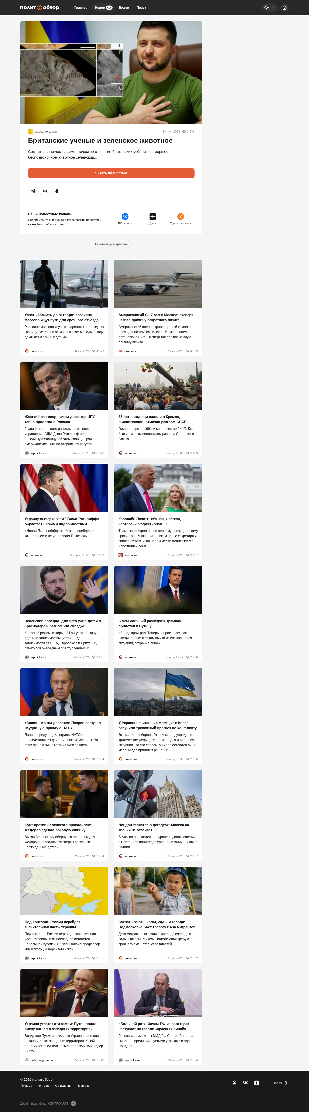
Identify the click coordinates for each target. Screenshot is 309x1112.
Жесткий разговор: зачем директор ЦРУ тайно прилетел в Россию (60, 419)
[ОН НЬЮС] (120, 351)
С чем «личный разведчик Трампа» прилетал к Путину (150, 623)
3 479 (194, 453)
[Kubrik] (30, 131)
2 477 (194, 856)
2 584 (100, 856)
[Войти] (284, 7)
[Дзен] (256, 1083)
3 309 (100, 555)
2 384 (194, 1060)
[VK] (245, 1083)
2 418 (100, 1060)
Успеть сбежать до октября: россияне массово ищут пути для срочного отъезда (62, 317)
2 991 (100, 657)
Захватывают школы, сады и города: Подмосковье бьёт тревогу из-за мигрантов (157, 924)
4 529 (100, 351)
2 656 (194, 759)
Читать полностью (111, 173)
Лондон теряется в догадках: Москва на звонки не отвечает (154, 827)
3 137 (194, 555)
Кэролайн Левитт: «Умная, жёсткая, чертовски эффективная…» (150, 521)
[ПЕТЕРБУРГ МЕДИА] (27, 1060)
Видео (124, 7)
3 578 (100, 453)
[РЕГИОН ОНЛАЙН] (27, 351)
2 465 (100, 958)
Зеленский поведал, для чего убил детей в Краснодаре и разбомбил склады (63, 623)
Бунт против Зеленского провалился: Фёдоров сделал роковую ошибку (58, 827)
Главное (80, 7)
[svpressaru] (120, 453)
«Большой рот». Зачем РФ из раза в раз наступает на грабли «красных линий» (154, 1026)
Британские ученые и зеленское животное (100, 140)
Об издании (63, 1085)
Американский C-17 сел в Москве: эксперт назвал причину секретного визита (156, 317)
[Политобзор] (39, 7)
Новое (103, 7)
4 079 (194, 351)
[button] (33, 191)
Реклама (26, 1085)
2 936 (194, 657)
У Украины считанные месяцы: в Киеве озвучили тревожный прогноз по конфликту (158, 725)
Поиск (141, 7)
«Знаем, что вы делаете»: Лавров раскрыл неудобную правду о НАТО (63, 725)
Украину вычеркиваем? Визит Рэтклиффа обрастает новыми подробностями (62, 521)
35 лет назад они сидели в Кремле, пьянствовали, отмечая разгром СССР (152, 419)
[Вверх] (281, 1083)
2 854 (100, 759)
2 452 (194, 958)
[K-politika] (27, 453)
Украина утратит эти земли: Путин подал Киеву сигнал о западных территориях (60, 1026)
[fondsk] (120, 555)
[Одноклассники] (234, 1083)
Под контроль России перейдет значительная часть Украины (52, 924)
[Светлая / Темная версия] (270, 7)
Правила (83, 1085)
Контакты (43, 1085)
